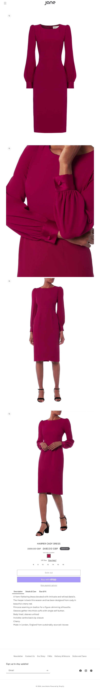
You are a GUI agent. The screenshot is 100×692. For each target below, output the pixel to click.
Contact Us (30, 656)
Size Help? (52, 560)
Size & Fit (42, 592)
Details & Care (30, 592)
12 (48, 565)
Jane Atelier (46, 686)
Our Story (41, 656)
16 (58, 565)
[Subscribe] (47, 670)
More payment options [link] (49, 585)
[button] (5, 3)
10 (43, 565)
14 (53, 565)
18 (63, 565)
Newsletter (18, 656)
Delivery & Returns (62, 656)
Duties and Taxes (79, 656)
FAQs (50, 656)
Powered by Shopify (57, 686)
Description (18, 592)
